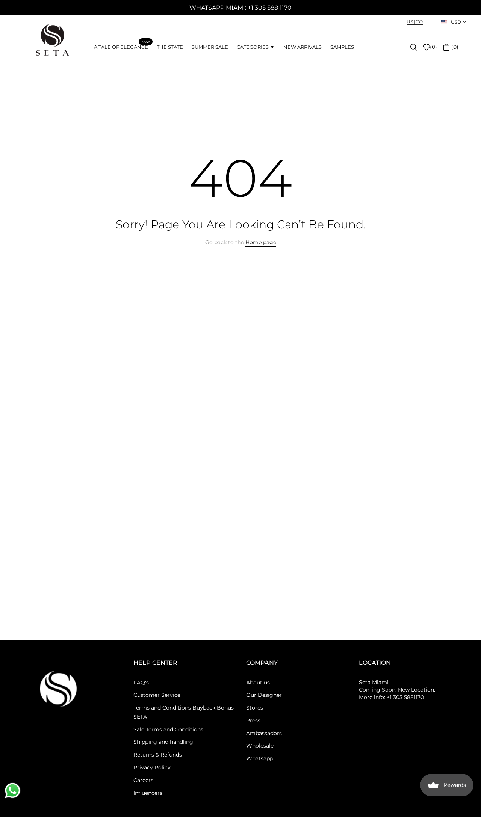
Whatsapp (259, 758)
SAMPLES (342, 47)
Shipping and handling (163, 741)
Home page (260, 242)
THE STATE (170, 47)
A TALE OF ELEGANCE (122, 46)
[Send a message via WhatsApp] (12, 790)
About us (258, 682)
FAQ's (141, 682)
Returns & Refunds (157, 754)
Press (253, 720)
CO (419, 21)
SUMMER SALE (210, 47)
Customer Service (156, 695)
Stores (254, 707)
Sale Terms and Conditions (168, 729)
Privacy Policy (152, 767)
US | (411, 21)
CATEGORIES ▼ (256, 47)
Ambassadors (264, 733)
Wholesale (260, 745)
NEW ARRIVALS (302, 47)
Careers (143, 780)
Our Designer (264, 695)
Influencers (147, 793)
